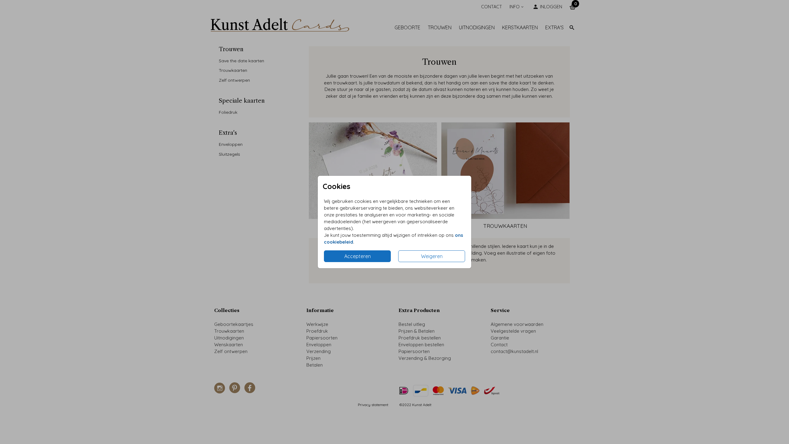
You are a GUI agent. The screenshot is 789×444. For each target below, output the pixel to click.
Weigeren (432, 256)
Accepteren (357, 256)
